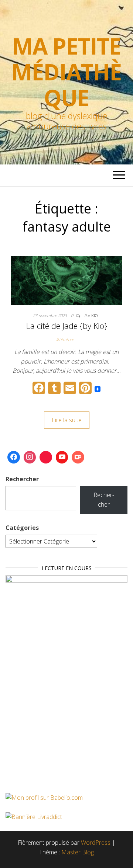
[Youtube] (62, 457)
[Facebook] (14, 457)
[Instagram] (30, 457)
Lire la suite (67, 420)
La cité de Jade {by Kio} (66, 325)
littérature (65, 339)
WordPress (95, 843)
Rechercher (22, 479)
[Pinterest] (46, 457)
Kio (94, 315)
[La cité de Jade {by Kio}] (66, 280)
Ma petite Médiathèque (66, 72)
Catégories (22, 528)
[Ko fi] (78, 457)
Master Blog (77, 852)
